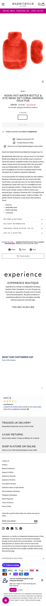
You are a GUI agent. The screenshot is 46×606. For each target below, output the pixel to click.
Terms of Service (7, 502)
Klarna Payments (7, 499)
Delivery (4, 465)
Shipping (20, 107)
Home (23, 91)
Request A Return (8, 472)
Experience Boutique (12, 558)
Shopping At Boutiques (9, 495)
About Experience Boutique (11, 491)
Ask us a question (13, 233)
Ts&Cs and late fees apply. (33, 600)
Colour (22, 112)
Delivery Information (14, 224)
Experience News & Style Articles (13, 487)
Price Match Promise (9, 484)
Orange (22, 117)
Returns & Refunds (13, 219)
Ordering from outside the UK (19, 228)
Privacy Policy (6, 506)
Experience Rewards (9, 476)
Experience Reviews (8, 480)
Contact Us (5, 461)
